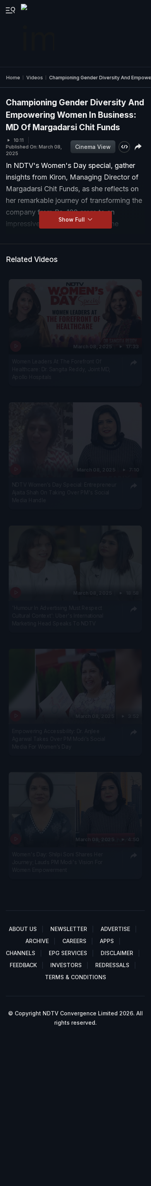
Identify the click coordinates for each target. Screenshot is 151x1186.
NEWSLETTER (68, 929)
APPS (107, 941)
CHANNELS (20, 953)
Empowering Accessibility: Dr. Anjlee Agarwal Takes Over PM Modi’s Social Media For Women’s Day (58, 739)
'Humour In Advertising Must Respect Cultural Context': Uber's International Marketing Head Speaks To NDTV (57, 615)
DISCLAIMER (117, 953)
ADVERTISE (115, 929)
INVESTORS (66, 965)
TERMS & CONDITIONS (75, 977)
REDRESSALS (112, 965)
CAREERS (74, 941)
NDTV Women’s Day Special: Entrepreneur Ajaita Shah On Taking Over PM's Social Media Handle (64, 492)
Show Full (72, 219)
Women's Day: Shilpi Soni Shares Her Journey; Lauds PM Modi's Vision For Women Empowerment (57, 862)
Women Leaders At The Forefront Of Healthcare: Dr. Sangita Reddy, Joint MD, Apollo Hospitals (61, 369)
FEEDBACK (23, 965)
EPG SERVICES (68, 953)
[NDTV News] (38, 33)
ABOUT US (23, 929)
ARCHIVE (37, 941)
